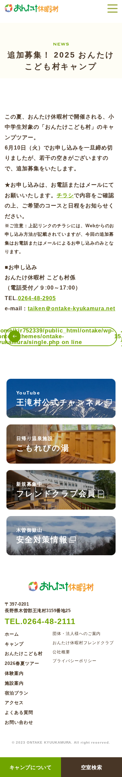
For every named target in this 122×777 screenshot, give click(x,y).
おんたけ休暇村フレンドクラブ (83, 643)
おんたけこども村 (24, 653)
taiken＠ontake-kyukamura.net (71, 308)
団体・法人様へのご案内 (77, 634)
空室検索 (91, 767)
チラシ (65, 195)
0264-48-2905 (37, 298)
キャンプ (14, 644)
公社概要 (61, 652)
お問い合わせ (19, 722)
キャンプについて (30, 767)
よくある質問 (19, 712)
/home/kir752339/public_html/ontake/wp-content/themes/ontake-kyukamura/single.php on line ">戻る (61, 336)
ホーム (12, 634)
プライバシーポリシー (75, 661)
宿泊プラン (16, 693)
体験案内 (14, 673)
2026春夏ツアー (22, 663)
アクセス (14, 702)
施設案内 (14, 683)
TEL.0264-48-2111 (40, 621)
